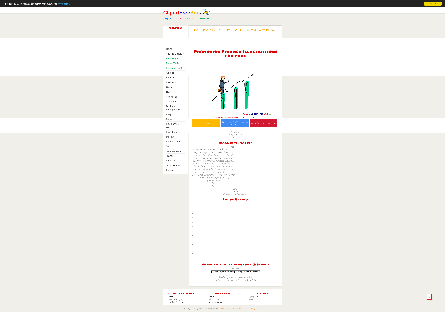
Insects (170, 136)
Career (169, 87)
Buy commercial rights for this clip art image (235, 123)
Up (429, 296)
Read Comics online (216, 299)
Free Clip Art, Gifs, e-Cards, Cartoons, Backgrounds (240, 308)
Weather (170, 160)
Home (169, 49)
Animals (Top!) (174, 58)
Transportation (174, 151)
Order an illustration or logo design (263, 123)
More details (64, 3)
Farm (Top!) (172, 63)
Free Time (171, 132)
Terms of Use (173, 165)
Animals (170, 73)
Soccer (169, 146)
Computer (171, 101)
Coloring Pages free (217, 302)
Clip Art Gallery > (175, 53)
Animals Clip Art (175, 296)
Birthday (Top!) (174, 68)
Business (171, 82)
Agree (433, 3)
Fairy (168, 114)
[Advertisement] (235, 42)
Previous (235, 132)
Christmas (171, 96)
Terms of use (206, 123)
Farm (169, 119)
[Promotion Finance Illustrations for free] (235, 114)
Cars (168, 92)
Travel (169, 156)
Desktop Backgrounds (177, 302)
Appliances (172, 77)
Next (235, 137)
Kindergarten (173, 141)
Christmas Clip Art (176, 299)
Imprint (170, 170)
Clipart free (213, 296)
